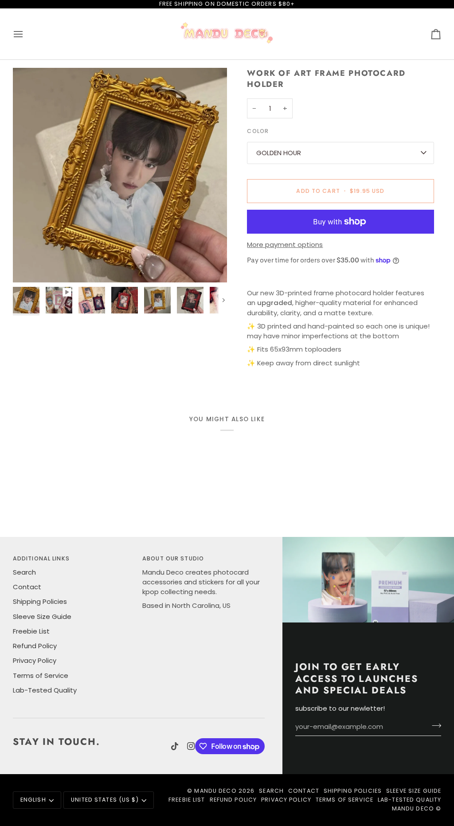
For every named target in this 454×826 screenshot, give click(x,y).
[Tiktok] (174, 746)
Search (24, 572)
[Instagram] (191, 746)
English (33, 799)
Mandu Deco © (417, 808)
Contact (27, 586)
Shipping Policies (40, 601)
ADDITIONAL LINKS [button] (41, 558)
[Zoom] (29, 266)
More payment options (285, 244)
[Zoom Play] (120, 175)
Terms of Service (40, 675)
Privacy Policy (34, 660)
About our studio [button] (173, 558)
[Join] (434, 725)
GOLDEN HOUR (278, 152)
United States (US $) (105, 799)
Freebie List (31, 631)
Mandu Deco (215, 791)
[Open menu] (26, 34)
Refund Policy (35, 645)
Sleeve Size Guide (42, 616)
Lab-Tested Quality (45, 690)
